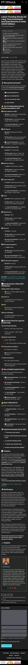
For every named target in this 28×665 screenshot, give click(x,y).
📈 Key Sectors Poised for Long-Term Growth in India (14, 41)
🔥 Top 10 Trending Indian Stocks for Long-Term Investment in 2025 (13, 36)
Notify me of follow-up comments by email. (13, 638)
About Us (11, 655)
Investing (5, 594)
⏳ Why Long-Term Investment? (10, 33)
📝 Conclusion (6, 49)
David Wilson (6, 566)
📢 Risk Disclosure (7, 50)
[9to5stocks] (8, 2)
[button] (22, 2)
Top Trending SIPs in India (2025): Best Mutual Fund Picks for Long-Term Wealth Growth (13, 278)
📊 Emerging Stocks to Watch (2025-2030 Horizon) (13, 39)
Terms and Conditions (14, 653)
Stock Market (10, 594)
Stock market (10, 595)
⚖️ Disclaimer (6, 52)
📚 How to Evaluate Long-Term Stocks (12, 44)
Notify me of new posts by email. (11, 641)
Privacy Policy (6, 653)
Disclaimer (23, 653)
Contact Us (16, 655)
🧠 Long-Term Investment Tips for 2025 (12, 47)
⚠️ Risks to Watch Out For (9, 45)
